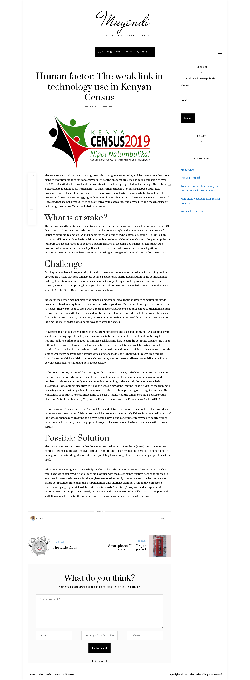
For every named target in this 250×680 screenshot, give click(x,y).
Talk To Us (142, 52)
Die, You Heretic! (190, 177)
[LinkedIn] (32, 213)
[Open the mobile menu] (220, 52)
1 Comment (164, 518)
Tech (119, 52)
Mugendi (125, 21)
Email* (185, 100)
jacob (42, 518)
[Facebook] (32, 182)
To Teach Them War (192, 211)
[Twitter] (32, 190)
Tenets (129, 52)
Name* (185, 85)
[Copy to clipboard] (32, 221)
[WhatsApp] (32, 206)
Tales (109, 52)
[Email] (32, 198)
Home (100, 52)
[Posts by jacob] (33, 518)
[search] (152, 52)
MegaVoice (187, 169)
